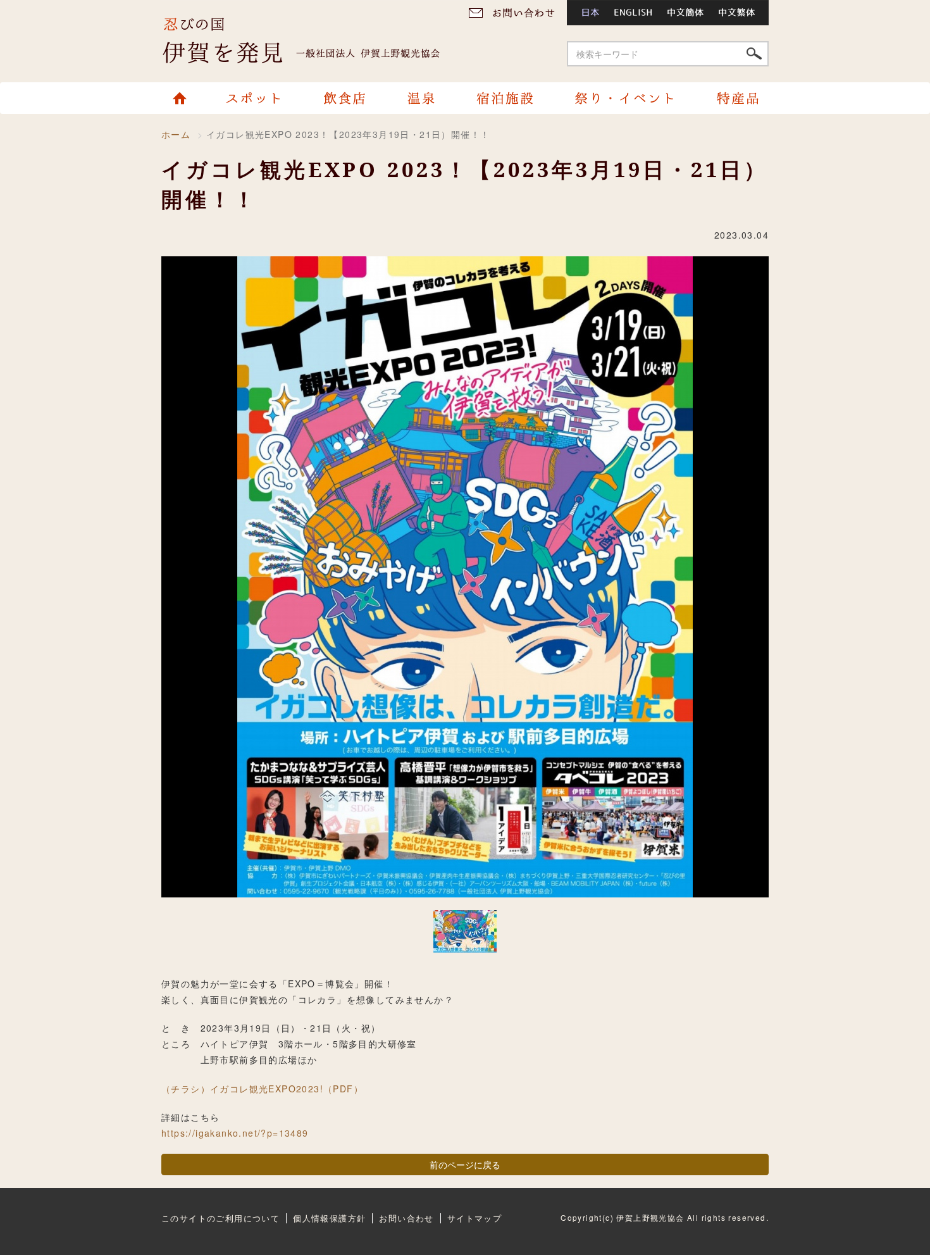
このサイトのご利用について (220, 1218)
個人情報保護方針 (329, 1218)
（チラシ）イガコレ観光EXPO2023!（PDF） (262, 1088)
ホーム (185, 98)
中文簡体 (686, 12)
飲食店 (344, 98)
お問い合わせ (516, 12)
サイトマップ (474, 1218)
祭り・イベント (624, 98)
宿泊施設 (505, 98)
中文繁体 (740, 12)
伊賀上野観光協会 (313, 41)
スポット (255, 98)
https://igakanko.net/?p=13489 (235, 1133)
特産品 (732, 98)
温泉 (421, 98)
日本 (587, 12)
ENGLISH (633, 12)
